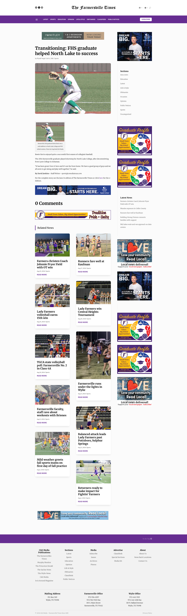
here (101, 178)
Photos (93, 565)
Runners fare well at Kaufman (91, 263)
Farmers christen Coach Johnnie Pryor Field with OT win (52, 264)
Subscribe (146, 19)
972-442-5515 (134, 597)
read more (42, 275)
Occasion (123, 97)
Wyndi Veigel (41, 58)
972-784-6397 (93, 597)
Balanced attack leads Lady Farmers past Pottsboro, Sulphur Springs (92, 438)
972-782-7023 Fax (93, 600)
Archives (93, 561)
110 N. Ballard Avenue (134, 603)
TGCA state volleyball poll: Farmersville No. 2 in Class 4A (52, 365)
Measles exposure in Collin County (133, 208)
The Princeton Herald (44, 566)
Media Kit (118, 561)
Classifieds (101, 19)
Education (62, 19)
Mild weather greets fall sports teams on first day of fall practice (52, 463)
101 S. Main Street (93, 603)
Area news (124, 75)
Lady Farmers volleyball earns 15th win (47, 315)
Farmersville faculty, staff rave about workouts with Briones (51, 412)
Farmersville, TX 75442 (93, 606)
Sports (53, 19)
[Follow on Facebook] (36, 7)
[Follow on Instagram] (42, 7)
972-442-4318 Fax (134, 600)
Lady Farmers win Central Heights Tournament (89, 312)
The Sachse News (44, 570)
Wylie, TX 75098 (52, 600)
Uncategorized (125, 114)
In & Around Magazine (44, 581)
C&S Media (44, 577)
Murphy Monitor (44, 562)
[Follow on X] (39, 7)
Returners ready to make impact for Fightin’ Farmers (90, 491)
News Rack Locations (142, 557)
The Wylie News (44, 573)
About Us (142, 554)
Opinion (71, 19)
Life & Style (80, 19)
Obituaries (91, 19)
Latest (45, 19)
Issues (93, 557)
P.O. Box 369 (52, 597)
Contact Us (142, 561)
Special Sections (118, 557)
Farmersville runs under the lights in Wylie (90, 387)
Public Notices (113, 19)
